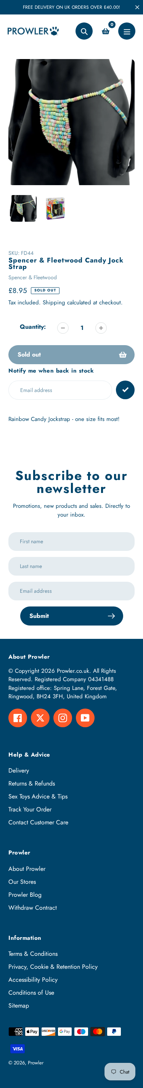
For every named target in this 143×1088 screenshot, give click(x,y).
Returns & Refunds (31, 783)
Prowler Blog (25, 894)
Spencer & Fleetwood (32, 277)
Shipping (54, 302)
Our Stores (22, 881)
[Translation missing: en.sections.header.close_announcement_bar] (137, 7)
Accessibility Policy (33, 979)
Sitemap (18, 1005)
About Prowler (26, 868)
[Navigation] (126, 31)
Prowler (35, 1062)
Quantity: (33, 326)
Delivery (18, 770)
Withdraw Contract (32, 907)
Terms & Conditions (33, 953)
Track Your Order (29, 809)
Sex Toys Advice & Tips (37, 796)
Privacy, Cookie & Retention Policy (53, 966)
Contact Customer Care (38, 822)
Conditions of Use (31, 992)
